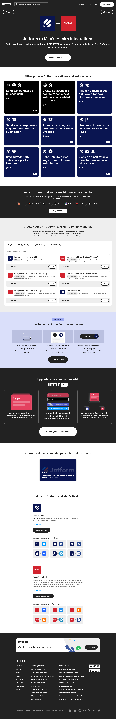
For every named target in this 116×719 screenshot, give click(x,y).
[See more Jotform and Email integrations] (41, 553)
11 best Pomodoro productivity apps (71, 689)
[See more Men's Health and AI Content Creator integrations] (41, 619)
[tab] (9, 244)
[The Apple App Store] (94, 666)
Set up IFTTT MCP (58, 211)
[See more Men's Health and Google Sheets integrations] (75, 619)
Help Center (19, 682)
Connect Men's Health (43, 596)
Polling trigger (73, 259)
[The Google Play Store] (94, 671)
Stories (18, 673)
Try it (52, 266)
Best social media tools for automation (71, 699)
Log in (96, 4)
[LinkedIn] (74, 710)
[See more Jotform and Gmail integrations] (75, 553)
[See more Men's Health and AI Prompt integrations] (75, 610)
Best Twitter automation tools (68, 673)
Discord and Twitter (37, 699)
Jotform (30, 39)
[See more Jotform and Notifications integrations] (41, 544)
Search (18, 689)
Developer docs (21, 696)
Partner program (37, 710)
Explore (81, 4)
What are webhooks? (66, 686)
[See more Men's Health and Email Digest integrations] (41, 610)
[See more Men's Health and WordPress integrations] (58, 619)
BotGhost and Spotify (38, 682)
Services (18, 669)
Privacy (54, 710)
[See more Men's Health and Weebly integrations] (58, 610)
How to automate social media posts (70, 696)
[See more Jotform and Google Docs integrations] (75, 544)
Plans (89, 4)
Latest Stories (64, 666)
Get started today (58, 57)
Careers (27, 710)
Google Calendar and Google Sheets (42, 676)
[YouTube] (84, 710)
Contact (47, 710)
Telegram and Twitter (37, 696)
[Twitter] (89, 710)
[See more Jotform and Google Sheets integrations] (58, 544)
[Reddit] (98, 710)
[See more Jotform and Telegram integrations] (58, 553)
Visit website (37, 524)
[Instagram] (79, 710)
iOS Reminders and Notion (39, 689)
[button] (58, 359)
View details (12, 266)
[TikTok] (94, 710)
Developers (19, 710)
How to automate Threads (67, 692)
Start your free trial (58, 431)
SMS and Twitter (36, 686)
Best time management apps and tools (71, 676)
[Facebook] (70, 710)
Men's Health (56, 39)
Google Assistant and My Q (39, 679)
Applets (18, 676)
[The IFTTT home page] (6, 4)
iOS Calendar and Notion (39, 673)
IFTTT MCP (19, 679)
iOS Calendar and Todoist (39, 692)
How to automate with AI (67, 669)
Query (18, 259)
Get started (107, 4)
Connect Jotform (41, 530)
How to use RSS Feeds (66, 682)
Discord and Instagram (38, 669)
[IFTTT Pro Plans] (35, 257)
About (61, 710)
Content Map (20, 686)
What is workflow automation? (69, 679)
